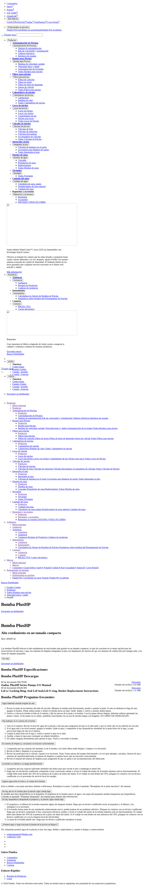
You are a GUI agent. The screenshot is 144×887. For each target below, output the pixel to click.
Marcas (10, 560)
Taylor (22, 22)
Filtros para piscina (21, 74)
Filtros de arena (42, 438)
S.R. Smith (12, 13)
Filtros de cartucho (26, 438)
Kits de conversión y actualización (57, 418)
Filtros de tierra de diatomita (62, 438)
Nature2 (43, 22)
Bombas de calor (37, 448)
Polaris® (48, 567)
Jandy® (40, 567)
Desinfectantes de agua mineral (56, 509)
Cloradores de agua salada (30, 509)
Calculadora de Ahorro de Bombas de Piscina (38, 547)
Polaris (10, 10)
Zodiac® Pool (58, 567)
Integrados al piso (20, 141)
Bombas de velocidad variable (31, 428)
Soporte (38, 30)
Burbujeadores (52, 489)
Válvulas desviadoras (63, 469)
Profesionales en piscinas (18, 27)
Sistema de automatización (30, 418)
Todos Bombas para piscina (105, 428)
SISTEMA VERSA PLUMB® (52, 519)
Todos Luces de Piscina (95, 459)
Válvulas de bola (25, 469)
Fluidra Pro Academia (51, 30)
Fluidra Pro (12, 30)
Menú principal (19, 405)
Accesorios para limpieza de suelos (62, 479)
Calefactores (24, 448)
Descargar (136, 682)
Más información (14, 272)
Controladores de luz (58, 459)
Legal (9, 878)
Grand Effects (13, 22)
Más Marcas (13, 19)
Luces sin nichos (25, 459)
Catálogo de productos (58, 537)
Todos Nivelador (25, 499)
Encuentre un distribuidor (18, 394)
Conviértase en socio (26, 30)
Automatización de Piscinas (25, 43)
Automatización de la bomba (80, 428)
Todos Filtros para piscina (102, 438)
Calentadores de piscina (23, 92)
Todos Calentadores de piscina (58, 448)
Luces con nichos (41, 459)
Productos (12, 40)
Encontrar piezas (14, 351)
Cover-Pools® (92, 567)
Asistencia (12, 275)
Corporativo (12, 3)
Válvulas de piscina (21, 123)
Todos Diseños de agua (69, 489)
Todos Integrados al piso (89, 479)
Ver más (5, 659)
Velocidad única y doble (56, 428)
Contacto (17, 304)
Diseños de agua (20, 155)
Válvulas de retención (43, 469)
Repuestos (23, 519)
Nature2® (80, 567)
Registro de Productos (38, 537)
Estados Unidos (19, 369)
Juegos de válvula (83, 438)
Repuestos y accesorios (23, 194)
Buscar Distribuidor (15, 354)
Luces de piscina (20, 105)
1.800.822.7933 (14, 837)
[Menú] (2, 35)
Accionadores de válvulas (84, 469)
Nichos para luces (76, 459)
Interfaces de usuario (99, 418)
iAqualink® (70, 567)
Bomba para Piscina (22, 58)
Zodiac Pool (32, 22)
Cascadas (22, 489)
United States (18, 367)
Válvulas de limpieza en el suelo (32, 479)
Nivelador (17, 170)
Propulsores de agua (36, 489)
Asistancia (23, 537)
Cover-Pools (53, 22)
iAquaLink (12, 16)
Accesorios (33, 519)
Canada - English (20, 372)
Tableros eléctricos (81, 418)
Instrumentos (19, 293)
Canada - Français (20, 374)
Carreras (10, 865)
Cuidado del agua (20, 178)
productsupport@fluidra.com (19, 834)
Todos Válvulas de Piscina (107, 469)
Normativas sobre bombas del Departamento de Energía (83, 547)
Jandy (10, 6)
